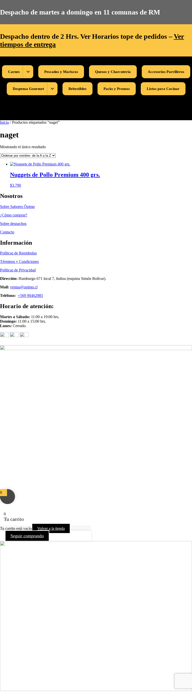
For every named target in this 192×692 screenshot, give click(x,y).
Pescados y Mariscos (61, 72)
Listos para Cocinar (163, 89)
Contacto (7, 232)
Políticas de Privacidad (18, 270)
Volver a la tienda (51, 528)
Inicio (4, 122)
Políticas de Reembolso (18, 253)
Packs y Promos (117, 89)
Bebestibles (77, 89)
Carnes (14, 72)
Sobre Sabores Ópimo (17, 206)
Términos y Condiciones (19, 261)
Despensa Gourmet (28, 89)
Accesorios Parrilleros (166, 72)
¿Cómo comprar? (13, 215)
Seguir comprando (27, 535)
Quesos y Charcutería (113, 72)
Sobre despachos (13, 223)
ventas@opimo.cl (24, 287)
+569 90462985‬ (30, 295)
